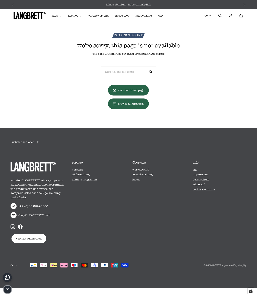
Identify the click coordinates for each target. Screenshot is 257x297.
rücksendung (81, 174)
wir (160, 15)
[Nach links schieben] (13, 4)
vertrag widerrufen (29, 238)
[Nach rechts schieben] (244, 4)
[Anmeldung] (230, 15)
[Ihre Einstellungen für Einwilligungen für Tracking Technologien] (251, 291)
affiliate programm (84, 179)
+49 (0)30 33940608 (33, 206)
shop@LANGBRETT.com (34, 215)
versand (77, 169)
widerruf (198, 184)
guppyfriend (143, 15)
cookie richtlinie (204, 189)
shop (55, 15)
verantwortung (98, 15)
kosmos (73, 15)
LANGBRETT (213, 265)
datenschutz (201, 179)
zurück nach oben (23, 142)
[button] (220, 15)
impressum (200, 174)
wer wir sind (140, 169)
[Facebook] (20, 226)
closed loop (122, 15)
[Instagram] (13, 226)
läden (136, 179)
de (206, 15)
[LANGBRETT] (30, 15)
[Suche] (150, 72)
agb (195, 169)
